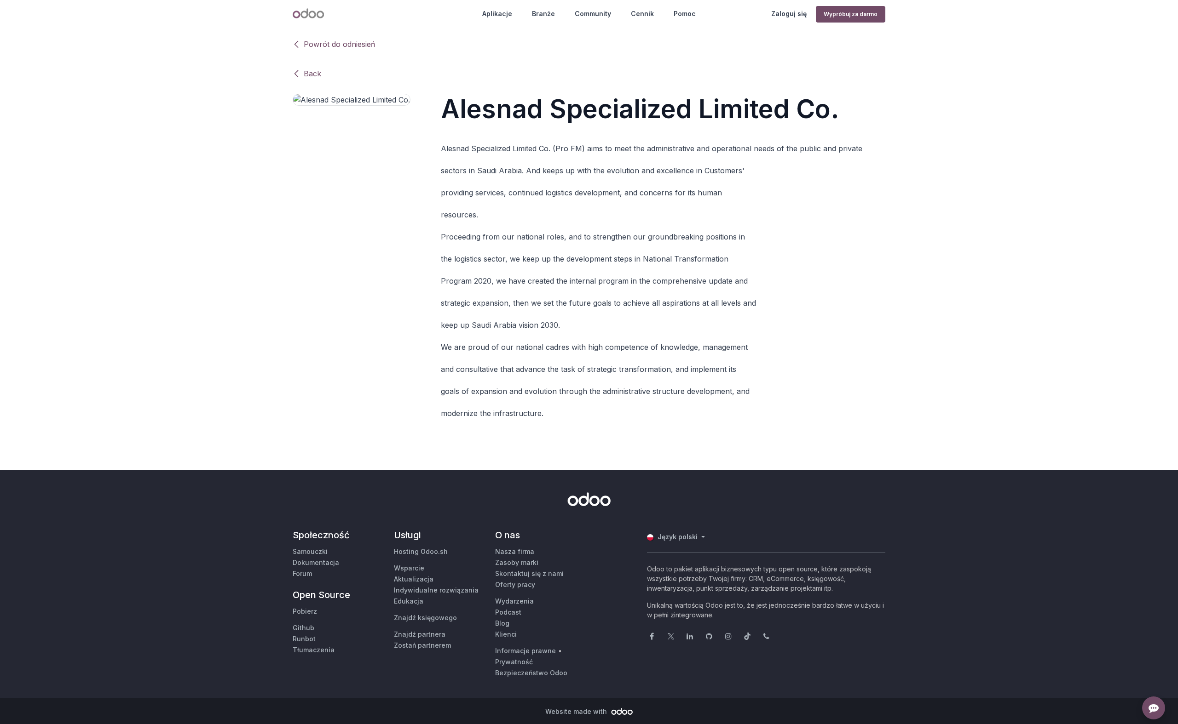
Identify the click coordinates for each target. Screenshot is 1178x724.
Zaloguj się (789, 13)
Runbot (304, 639)
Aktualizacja (413, 579)
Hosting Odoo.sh (421, 551)
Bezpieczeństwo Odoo (531, 673)
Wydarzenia (514, 601)
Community (593, 13)
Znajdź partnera (419, 634)
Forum (302, 573)
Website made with (577, 711)
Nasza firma (514, 551)
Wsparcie (409, 568)
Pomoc (685, 13)
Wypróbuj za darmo (851, 14)
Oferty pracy (515, 584)
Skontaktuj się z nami (529, 573)
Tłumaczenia (314, 650)
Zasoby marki (516, 562)
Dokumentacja (316, 562)
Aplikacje (497, 13)
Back (312, 73)
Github (303, 628)
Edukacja (408, 601)
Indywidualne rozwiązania (436, 590)
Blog (502, 623)
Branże (543, 13)
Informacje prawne (525, 651)
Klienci (506, 634)
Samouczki (310, 551)
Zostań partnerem (422, 645)
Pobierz (305, 611)
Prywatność (514, 662)
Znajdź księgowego (425, 617)
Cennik (642, 13)
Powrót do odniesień (339, 44)
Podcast (508, 612)
